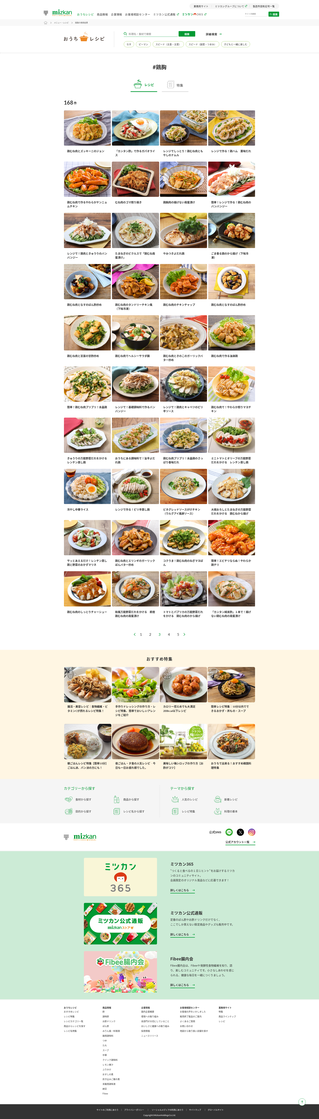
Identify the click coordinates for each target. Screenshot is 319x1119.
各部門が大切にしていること (155, 1021)
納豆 (105, 1088)
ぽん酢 (106, 1026)
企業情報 (116, 14)
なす (129, 44)
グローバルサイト (216, 1109)
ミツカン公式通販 (164, 14)
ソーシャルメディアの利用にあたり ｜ (170, 1109)
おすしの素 (108, 1074)
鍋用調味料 (108, 1035)
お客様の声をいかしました (193, 1011)
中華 (105, 1054)
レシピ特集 (69, 1016)
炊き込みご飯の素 (111, 1079)
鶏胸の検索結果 (81, 23)
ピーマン (143, 44)
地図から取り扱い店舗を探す (194, 1030)
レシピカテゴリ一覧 (73, 1021)
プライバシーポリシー (137, 1109)
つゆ (105, 1040)
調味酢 (106, 1016)
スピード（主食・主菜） (168, 44)
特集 (221, 1011)
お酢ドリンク (109, 1021)
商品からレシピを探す (74, 1026)
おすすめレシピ (71, 1011)
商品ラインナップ (227, 1016)
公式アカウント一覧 (237, 842)
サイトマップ (198, 1109)
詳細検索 (211, 34)
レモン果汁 (108, 1064)
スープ (106, 1050)
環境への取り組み (150, 1016)
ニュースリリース (149, 1035)
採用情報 (145, 1030)
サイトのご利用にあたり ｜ (110, 1109)
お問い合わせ (186, 1026)
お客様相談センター (137, 14)
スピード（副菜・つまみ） (202, 44)
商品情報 (102, 14)
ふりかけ (107, 1069)
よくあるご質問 (187, 1021)
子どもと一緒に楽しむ (235, 44)
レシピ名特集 (70, 1030)
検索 (275, 14)
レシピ (222, 1021)
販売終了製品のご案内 (191, 1016)
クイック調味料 (110, 1059)
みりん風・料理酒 (111, 1030)
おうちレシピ (85, 14)
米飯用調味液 (109, 1083)
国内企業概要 (147, 1011)
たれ (105, 1045)
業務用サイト (225, 1007)
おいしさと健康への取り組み (155, 1026)
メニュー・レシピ (61, 23)
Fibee (105, 1093)
